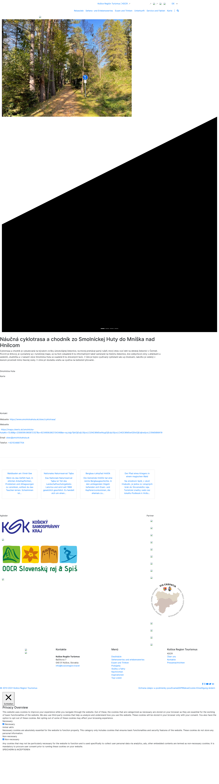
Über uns (171, 656)
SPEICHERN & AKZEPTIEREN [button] (16, 749)
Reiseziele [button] (79, 10)
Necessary (10, 724)
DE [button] (173, 3)
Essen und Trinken (120, 662)
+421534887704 (16, 442)
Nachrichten (117, 671)
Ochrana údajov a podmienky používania (158, 688)
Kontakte (171, 659)
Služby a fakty (118, 668)
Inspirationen (117, 675)
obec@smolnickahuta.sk (17, 437)
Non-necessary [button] (10, 736)
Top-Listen (116, 678)
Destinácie (116, 656)
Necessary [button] (8, 721)
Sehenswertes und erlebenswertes (127, 659)
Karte (169, 10)
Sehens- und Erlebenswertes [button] (99, 10)
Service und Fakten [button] (156, 10)
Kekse (186, 688)
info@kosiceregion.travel (68, 665)
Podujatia (115, 665)
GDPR (180, 688)
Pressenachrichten (176, 662)
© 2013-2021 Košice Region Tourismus (18, 688)
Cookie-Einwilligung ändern (202, 688)
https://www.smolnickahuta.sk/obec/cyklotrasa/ (33, 419)
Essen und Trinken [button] (123, 10)
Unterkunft (139, 10)
